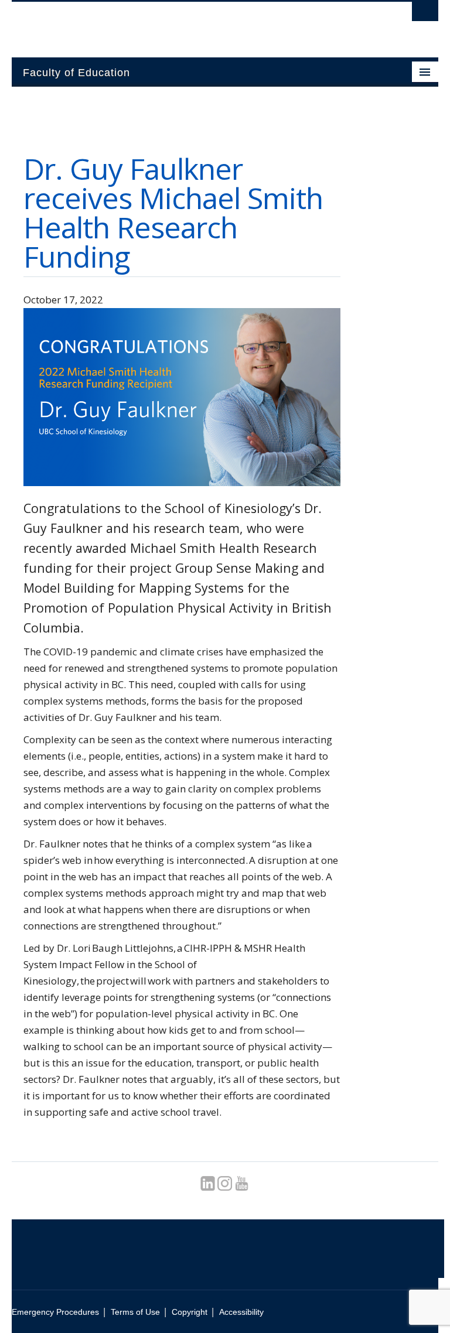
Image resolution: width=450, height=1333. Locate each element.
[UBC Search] (425, 15)
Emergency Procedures (55, 1312)
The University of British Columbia (193, 24)
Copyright (189, 1312)
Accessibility (241, 1312)
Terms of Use (135, 1312)
